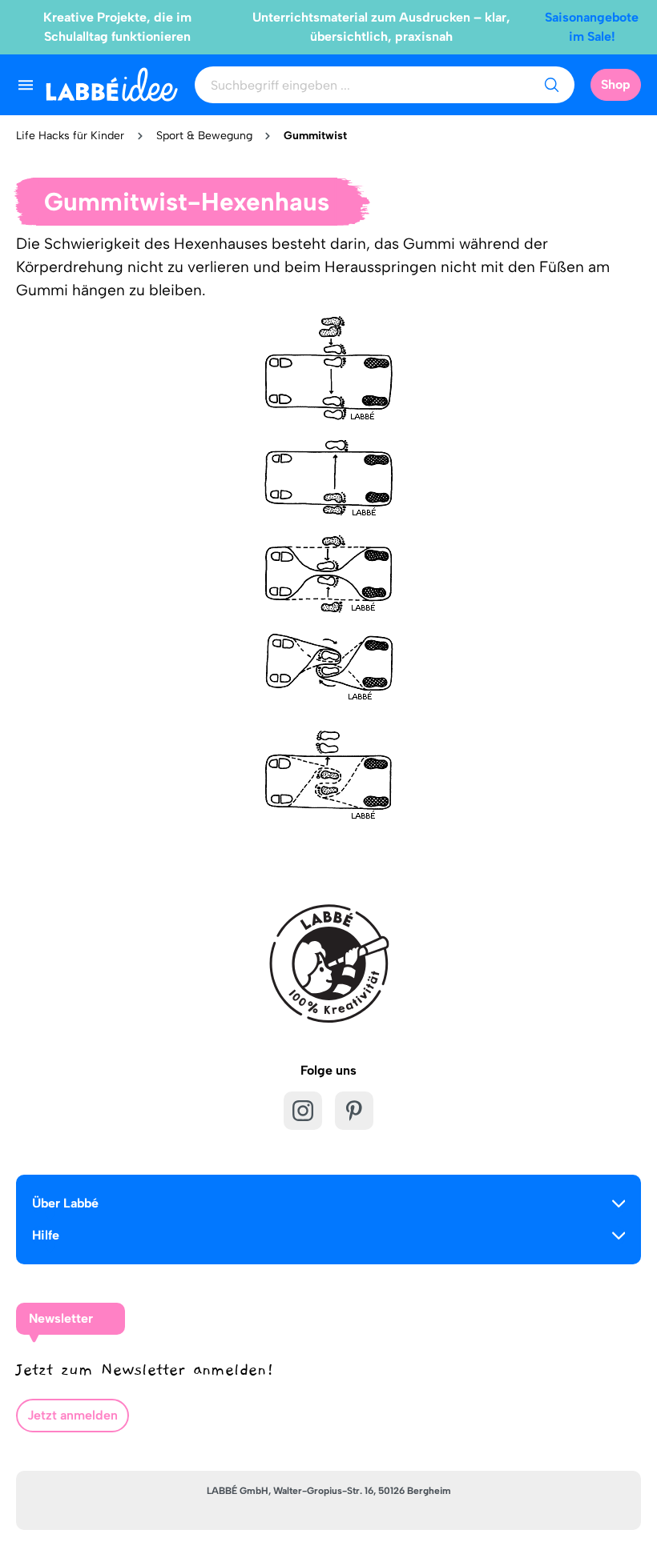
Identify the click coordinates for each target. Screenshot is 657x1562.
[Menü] (25, 84)
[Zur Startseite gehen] (112, 84)
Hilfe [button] (45, 1235)
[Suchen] (551, 84)
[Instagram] (303, 1110)
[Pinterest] (354, 1110)
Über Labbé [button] (65, 1203)
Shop (616, 84)
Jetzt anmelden (72, 1415)
